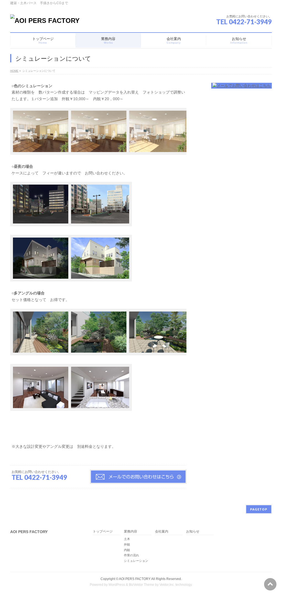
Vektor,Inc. (167, 585)
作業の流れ (131, 555)
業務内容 (130, 531)
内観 (127, 550)
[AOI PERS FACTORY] (45, 20)
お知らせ (192, 531)
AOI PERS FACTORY (135, 579)
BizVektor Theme (141, 585)
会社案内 (161, 531)
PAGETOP (258, 509)
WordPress (117, 585)
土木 (127, 539)
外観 (127, 544)
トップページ (103, 531)
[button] (39, 133)
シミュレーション (136, 560)
